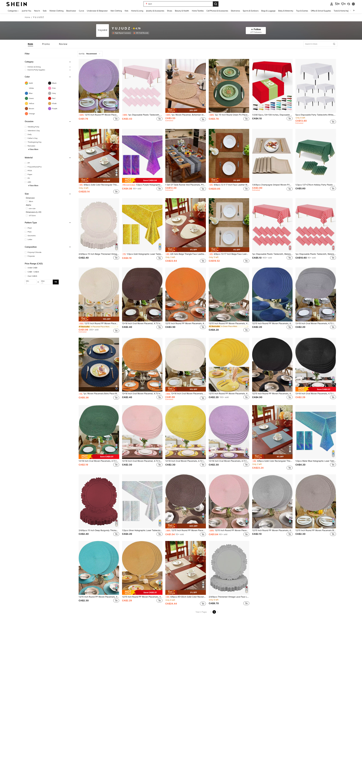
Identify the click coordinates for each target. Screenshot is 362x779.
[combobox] (90, 53)
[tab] (30, 44)
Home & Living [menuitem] (137, 11)
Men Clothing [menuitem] (116, 11)
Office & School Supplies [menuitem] (321, 11)
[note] (185, 110)
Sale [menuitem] (45, 11)
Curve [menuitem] (81, 11)
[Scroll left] (350, 10)
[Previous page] (211, 612)
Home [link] (27, 17)
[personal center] (331, 4)
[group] (48, 67)
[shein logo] (16, 4)
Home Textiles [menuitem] (198, 11)
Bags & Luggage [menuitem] (268, 11)
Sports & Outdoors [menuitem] (250, 11)
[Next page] (217, 612)
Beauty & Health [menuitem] (182, 11)
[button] (348, 4)
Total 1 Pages (201, 612)
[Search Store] (334, 44)
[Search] (215, 4)
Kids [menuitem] (126, 11)
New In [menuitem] (37, 11)
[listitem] (122, 33)
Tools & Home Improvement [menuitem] (345, 11)
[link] (337, 4)
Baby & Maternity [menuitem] (285, 11)
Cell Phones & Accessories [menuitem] (217, 11)
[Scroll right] (354, 10)
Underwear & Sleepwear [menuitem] (97, 11)
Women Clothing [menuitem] (56, 11)
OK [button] (55, 282)
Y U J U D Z (121, 28)
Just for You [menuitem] (26, 11)
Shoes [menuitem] (169, 11)
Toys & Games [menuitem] (302, 11)
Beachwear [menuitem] (71, 11)
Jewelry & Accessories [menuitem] (155, 11)
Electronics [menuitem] (235, 11)
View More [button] (34, 149)
